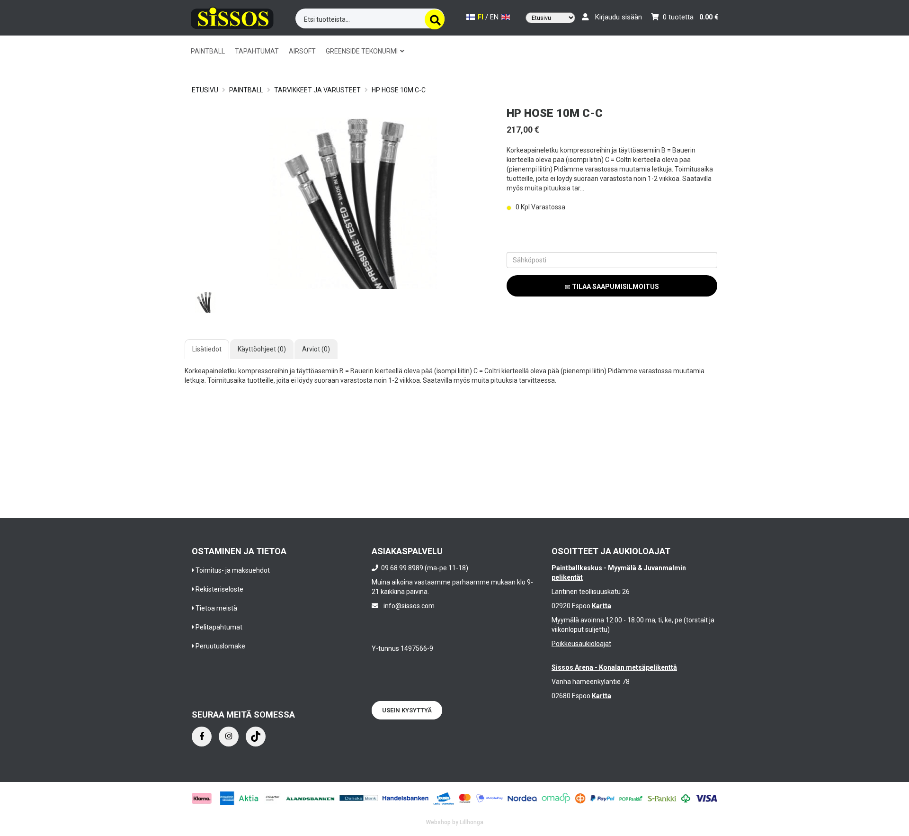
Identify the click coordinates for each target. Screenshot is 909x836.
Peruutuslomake (220, 646)
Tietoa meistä (216, 608)
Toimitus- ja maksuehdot (233, 570)
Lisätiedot (207, 349)
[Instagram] (229, 736)
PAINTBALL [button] (208, 51)
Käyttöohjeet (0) (262, 349)
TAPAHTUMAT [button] (257, 51)
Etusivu (205, 90)
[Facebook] (202, 736)
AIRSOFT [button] (302, 51)
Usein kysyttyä (407, 710)
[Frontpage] (232, 16)
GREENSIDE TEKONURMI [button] (362, 51)
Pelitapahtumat (219, 627)
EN (495, 17)
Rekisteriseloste (219, 589)
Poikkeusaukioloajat (581, 643)
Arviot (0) (316, 349)
